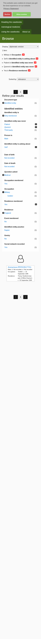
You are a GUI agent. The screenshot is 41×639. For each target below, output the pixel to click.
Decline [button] (7, 14)
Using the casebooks (10, 32)
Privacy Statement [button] (11, 9)
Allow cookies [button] (21, 14)
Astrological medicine (10, 27)
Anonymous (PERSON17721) (19, 267)
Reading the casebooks (11, 22)
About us (26, 32)
